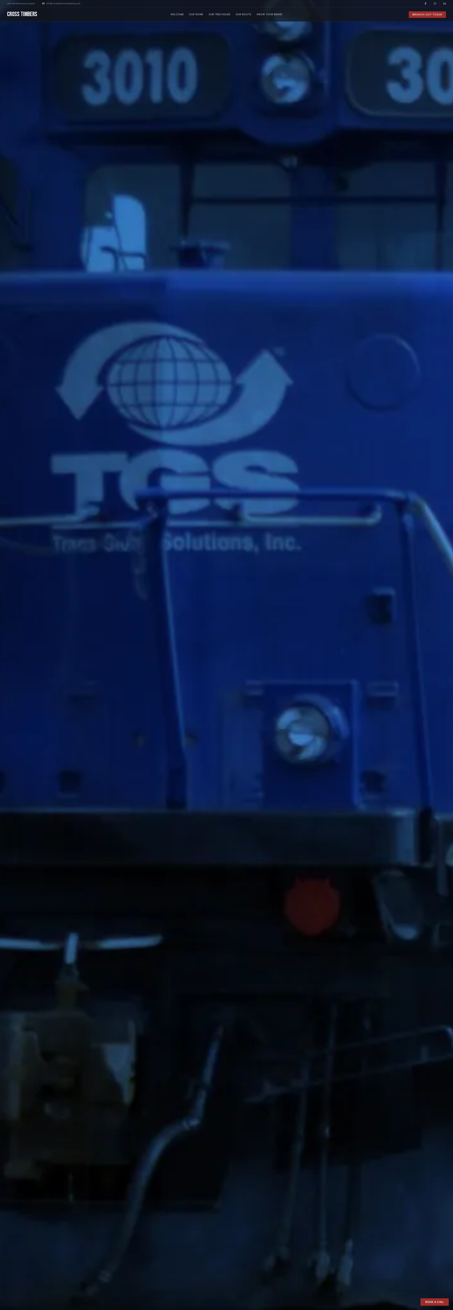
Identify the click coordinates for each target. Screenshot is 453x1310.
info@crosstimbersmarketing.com (63, 3)
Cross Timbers (22, 14)
